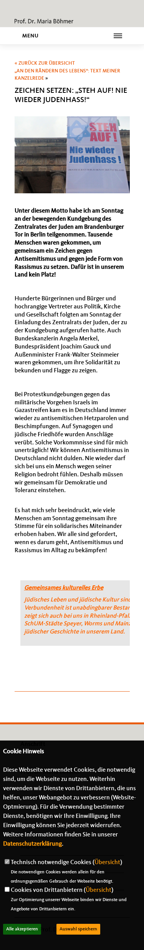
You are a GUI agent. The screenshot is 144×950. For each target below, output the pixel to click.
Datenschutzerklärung (32, 844)
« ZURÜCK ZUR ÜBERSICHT (45, 63)
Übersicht (107, 863)
